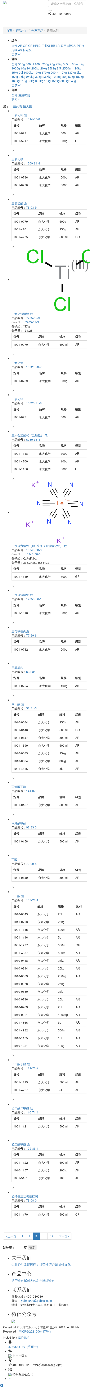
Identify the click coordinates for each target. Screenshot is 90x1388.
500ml (30, 64)
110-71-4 (32, 1112)
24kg (72, 81)
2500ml (67, 68)
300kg (39, 81)
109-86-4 (32, 1148)
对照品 (71, 46)
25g (52, 64)
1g (54, 68)
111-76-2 (32, 1068)
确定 (32, 1247)
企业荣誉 (42, 1264)
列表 (19, 106)
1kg (81, 64)
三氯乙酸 (19, 203)
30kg (38, 76)
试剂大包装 (31, 1280)
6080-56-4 (33, 439)
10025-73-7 (34, 367)
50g (64, 76)
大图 (29, 106)
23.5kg (46, 76)
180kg (80, 76)
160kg (16, 81)
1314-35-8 (33, 119)
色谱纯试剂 (47, 1280)
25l (50, 68)
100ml (74, 64)
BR (53, 46)
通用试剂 (24, 95)
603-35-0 (32, 672)
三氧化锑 (17, 159)
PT (79, 46)
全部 (14, 46)
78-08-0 (31, 1200)
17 (51, 1236)
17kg (63, 72)
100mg (57, 76)
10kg (37, 72)
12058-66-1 (34, 599)
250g (45, 64)
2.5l (59, 68)
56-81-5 (31, 708)
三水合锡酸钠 (22, 595)
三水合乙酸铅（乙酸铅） (30, 435)
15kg (15, 72)
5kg (79, 72)
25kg (59, 64)
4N (20, 50)
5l (64, 64)
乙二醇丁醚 (21, 1064)
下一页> (64, 1236)
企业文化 (65, 1264)
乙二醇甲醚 (21, 1144)
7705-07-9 (33, 318)
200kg (35, 68)
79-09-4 (31, 864)
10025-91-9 (34, 403)
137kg (72, 72)
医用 (63, 46)
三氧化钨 (19, 115)
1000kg (28, 72)
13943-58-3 (34, 550)
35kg (22, 76)
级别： (16, 40)
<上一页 (11, 1236)
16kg (15, 76)
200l (53, 72)
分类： (16, 90)
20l (21, 72)
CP (30, 46)
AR (20, 46)
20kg (43, 68)
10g (23, 68)
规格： (16, 59)
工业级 (45, 46)
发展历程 (30, 1264)
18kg (47, 81)
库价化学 (24, 1337)
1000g (16, 68)
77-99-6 (31, 635)
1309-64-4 (33, 163)
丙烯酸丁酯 (19, 787)
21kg (24, 81)
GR (25, 46)
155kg (55, 81)
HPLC (37, 46)
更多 (14, 54)
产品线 (53, 1264)
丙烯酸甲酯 (19, 823)
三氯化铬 (17, 363)
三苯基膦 (17, 667)
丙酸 (14, 859)
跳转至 (7, 1247)
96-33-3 (31, 827)
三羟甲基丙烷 (20, 631)
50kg (71, 76)
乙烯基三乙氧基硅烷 (25, 1196)
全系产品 (37, 30)
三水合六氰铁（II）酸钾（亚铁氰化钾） (39, 546)
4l (58, 72)
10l (29, 68)
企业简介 (17, 1264)
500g (21, 64)
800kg (64, 81)
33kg (31, 81)
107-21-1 (32, 900)
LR (58, 46)
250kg (30, 76)
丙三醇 (18, 704)
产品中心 (22, 30)
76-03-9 (31, 207)
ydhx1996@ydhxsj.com (36, 1300)
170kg (46, 72)
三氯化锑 (17, 399)
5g (67, 64)
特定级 (27, 50)
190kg (77, 68)
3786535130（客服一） (24, 1346)
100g (38, 64)
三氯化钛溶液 (22, 314)
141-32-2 (32, 791)
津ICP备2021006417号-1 (34, 1331)
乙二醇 (18, 896)
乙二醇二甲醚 (22, 1108)
